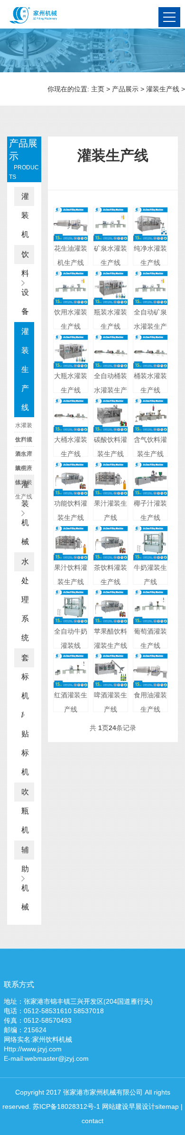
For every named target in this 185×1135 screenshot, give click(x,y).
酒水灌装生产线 (23, 455)
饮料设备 (25, 282)
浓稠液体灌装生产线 (23, 470)
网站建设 (115, 1106)
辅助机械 (25, 878)
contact (92, 1121)
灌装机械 (25, 513)
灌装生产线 (162, 89)
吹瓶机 (25, 811)
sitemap (167, 1106)
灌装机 (25, 215)
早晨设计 (142, 1106)
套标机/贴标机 (25, 715)
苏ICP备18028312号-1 (66, 1106)
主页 (97, 89)
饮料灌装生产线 (23, 441)
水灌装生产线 (23, 427)
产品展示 (125, 89)
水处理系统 (25, 600)
